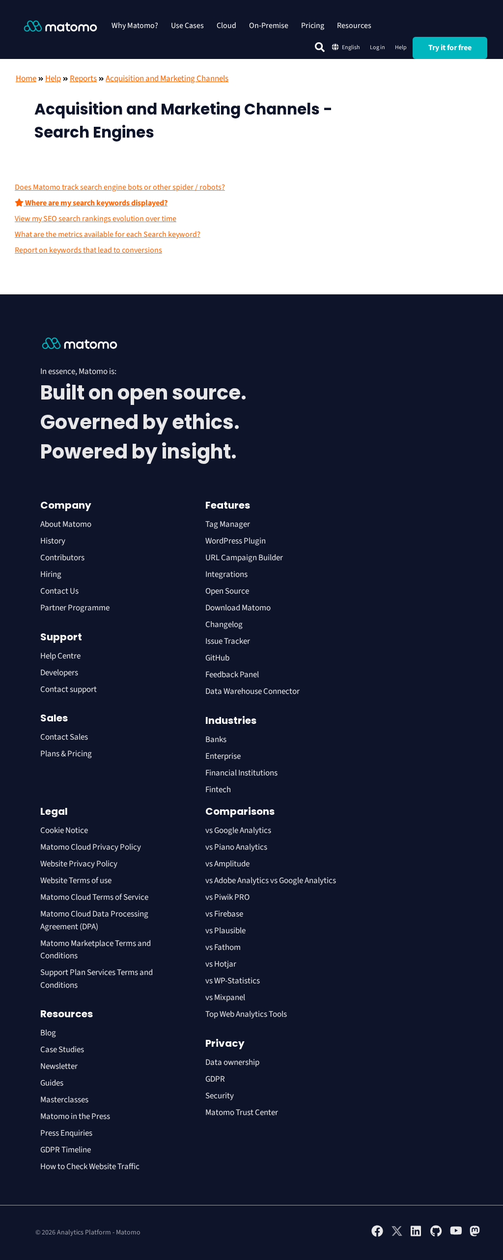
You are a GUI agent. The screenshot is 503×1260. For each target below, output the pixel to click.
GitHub (217, 658)
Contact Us (59, 591)
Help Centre (60, 656)
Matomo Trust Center (241, 1112)
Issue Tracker (227, 641)
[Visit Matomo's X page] (397, 1235)
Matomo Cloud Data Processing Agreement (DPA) (94, 920)
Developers (59, 673)
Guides (51, 1083)
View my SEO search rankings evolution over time (95, 218)
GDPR (215, 1079)
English (351, 47)
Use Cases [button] (187, 25)
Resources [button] (354, 25)
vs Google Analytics (238, 830)
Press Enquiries (66, 1133)
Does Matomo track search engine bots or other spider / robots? (120, 187)
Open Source (227, 591)
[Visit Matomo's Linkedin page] (416, 1235)
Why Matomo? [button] (135, 25)
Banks (216, 739)
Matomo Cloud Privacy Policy (90, 847)
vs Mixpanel (225, 997)
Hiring (50, 574)
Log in (377, 47)
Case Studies (62, 1050)
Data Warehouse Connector (252, 691)
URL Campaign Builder (244, 558)
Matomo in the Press (75, 1116)
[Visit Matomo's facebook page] (377, 1235)
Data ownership (232, 1062)
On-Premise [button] (268, 25)
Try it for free (450, 47)
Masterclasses (64, 1100)
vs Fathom (223, 947)
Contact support (68, 689)
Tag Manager (227, 524)
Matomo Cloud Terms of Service (94, 897)
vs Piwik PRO (227, 897)
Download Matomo (238, 608)
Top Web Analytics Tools (246, 1014)
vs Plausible (225, 931)
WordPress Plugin (235, 541)
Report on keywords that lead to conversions (88, 250)
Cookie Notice (64, 830)
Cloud (226, 25)
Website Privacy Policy (78, 864)
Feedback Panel (232, 675)
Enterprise (223, 756)
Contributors (62, 558)
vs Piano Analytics (236, 847)
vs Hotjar (220, 964)
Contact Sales (64, 737)
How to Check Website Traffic (90, 1167)
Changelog (224, 624)
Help (401, 47)
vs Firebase (224, 914)
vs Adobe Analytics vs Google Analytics (270, 881)
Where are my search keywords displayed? (96, 203)
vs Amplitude (227, 864)
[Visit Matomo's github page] (436, 1235)
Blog (48, 1033)
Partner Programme (75, 608)
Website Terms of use (76, 881)
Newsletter (59, 1066)
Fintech (218, 790)
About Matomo (65, 524)
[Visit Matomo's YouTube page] (456, 1234)
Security (219, 1096)
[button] (319, 47)
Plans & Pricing (66, 754)
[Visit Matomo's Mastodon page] (475, 1235)
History (52, 541)
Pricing (312, 25)
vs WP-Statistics (232, 981)
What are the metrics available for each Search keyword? (107, 234)
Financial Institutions (242, 773)
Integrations (226, 574)
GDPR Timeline (65, 1150)
